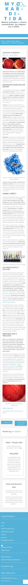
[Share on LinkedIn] (8, 408)
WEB (2, 526)
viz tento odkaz (6, 237)
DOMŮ (3, 523)
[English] (22, 2)
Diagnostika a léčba (13, 41)
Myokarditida (14, 11)
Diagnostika (5, 43)
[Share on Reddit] (12, 408)
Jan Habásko (15, 55)
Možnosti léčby (18, 293)
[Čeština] (19, 2)
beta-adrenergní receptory (9, 302)
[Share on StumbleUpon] (11, 408)
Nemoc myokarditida (11, 364)
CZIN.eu (2, 578)
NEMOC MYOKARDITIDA (7, 529)
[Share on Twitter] (4, 408)
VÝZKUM (3, 534)
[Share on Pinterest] (7, 408)
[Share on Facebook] (3, 408)
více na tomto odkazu (8, 292)
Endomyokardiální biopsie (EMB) (21, 423)
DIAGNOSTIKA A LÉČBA (7, 532)
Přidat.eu (15, 578)
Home (3, 41)
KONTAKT (4, 537)
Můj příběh (14, 453)
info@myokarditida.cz (21, 6)
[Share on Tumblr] (9, 408)
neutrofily (19, 233)
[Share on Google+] (5, 408)
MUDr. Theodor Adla (14, 442)
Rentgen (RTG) (7, 422)
